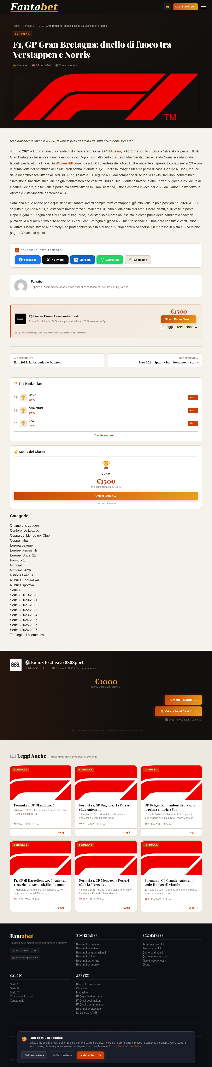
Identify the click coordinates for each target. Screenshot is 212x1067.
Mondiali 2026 (20, 570)
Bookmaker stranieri (88, 964)
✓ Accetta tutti (90, 1055)
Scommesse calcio (153, 944)
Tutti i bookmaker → (106, 435)
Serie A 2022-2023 (23, 610)
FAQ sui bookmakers (88, 1000)
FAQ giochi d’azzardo (89, 996)
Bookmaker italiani (87, 948)
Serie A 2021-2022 (23, 605)
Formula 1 (28, 25)
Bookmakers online (87, 960)
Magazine (82, 992)
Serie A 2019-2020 (23, 595)
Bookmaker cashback (89, 1008)
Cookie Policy (133, 1046)
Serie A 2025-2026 (23, 625)
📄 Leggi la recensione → (179, 327)
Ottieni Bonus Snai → (179, 319)
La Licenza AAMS (87, 1012)
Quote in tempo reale (154, 956)
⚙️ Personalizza (62, 1055)
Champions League (24, 525)
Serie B (14, 988)
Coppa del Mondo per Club (30, 535)
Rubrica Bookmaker (24, 580)
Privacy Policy (116, 1046)
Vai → (193, 397)
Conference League (24, 530)
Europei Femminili (23, 550)
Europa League (21, 545)
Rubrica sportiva (22, 585)
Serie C (14, 992)
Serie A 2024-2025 (23, 620)
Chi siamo (82, 988)
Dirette (146, 964)
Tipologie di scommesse (28, 635)
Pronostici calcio (152, 948)
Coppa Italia (19, 540)
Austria (116, 151)
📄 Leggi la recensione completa (183, 719)
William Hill (64, 163)
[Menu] (204, 6)
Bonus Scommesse (88, 984)
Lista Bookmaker (185, 6)
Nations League (21, 575)
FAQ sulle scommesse (90, 1004)
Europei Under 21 (23, 555)
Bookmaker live (85, 956)
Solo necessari (34, 1055)
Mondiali (16, 565)
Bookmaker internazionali (91, 952)
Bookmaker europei (87, 944)
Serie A (15, 590)
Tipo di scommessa (154, 960)
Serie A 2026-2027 (23, 630)
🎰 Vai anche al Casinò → (178, 711)
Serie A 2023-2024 (23, 615)
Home (16, 25)
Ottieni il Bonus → (183, 699)
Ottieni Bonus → (106, 495)
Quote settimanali (153, 952)
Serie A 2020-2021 (23, 600)
